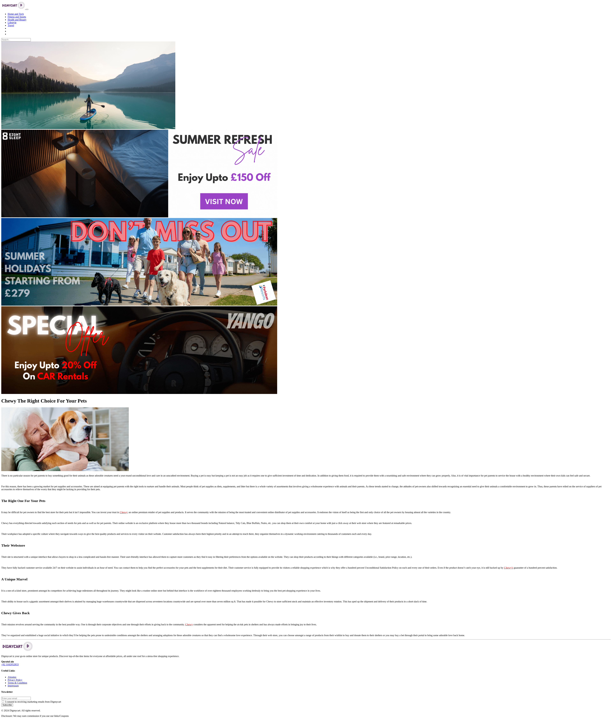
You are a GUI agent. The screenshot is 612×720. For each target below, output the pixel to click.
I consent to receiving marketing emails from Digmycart (33, 701)
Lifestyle (12, 22)
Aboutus (12, 677)
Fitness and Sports (17, 16)
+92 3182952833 (10, 664)
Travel (11, 25)
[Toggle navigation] (27, 9)
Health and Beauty (17, 19)
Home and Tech (16, 14)
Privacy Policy (15, 680)
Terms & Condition (17, 682)
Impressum (13, 685)
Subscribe (7, 705)
